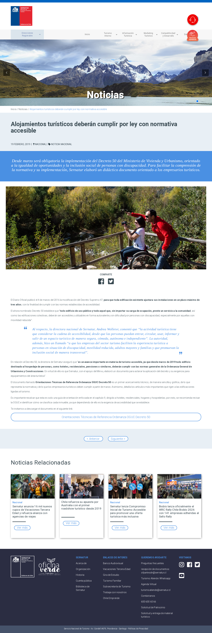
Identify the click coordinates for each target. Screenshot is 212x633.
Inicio (14, 109)
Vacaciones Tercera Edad (116, 569)
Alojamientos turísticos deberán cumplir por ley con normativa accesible (68, 109)
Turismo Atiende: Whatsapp (156, 578)
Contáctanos (148, 595)
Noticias (23, 109)
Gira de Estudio (111, 575)
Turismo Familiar (112, 580)
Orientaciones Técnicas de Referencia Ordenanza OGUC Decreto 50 (106, 417)
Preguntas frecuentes (152, 563)
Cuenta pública (84, 580)
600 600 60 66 (148, 601)
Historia (80, 575)
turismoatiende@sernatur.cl (156, 590)
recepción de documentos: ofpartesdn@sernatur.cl (155, 571)
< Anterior (93, 438)
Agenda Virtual (149, 584)
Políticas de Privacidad (138, 629)
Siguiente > (118, 438)
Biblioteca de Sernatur (82, 588)
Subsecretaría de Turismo (117, 586)
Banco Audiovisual (113, 563)
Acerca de (81, 563)
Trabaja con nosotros (115, 592)
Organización (83, 569)
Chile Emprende (111, 598)
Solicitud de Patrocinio (153, 607)
